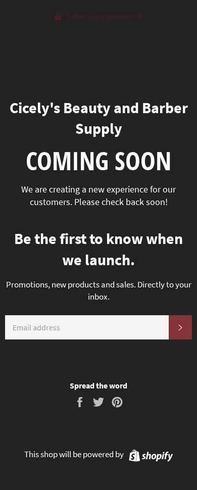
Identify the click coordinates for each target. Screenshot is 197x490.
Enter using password (103, 15)
